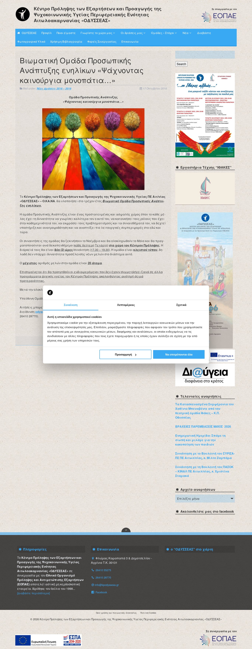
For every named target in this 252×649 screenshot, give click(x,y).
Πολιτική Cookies (148, 612)
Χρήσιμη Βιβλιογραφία (66, 41)
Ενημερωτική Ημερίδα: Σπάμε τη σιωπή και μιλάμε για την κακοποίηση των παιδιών (200, 439)
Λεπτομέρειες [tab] (126, 304)
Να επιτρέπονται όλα (178, 354)
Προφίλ (47, 33)
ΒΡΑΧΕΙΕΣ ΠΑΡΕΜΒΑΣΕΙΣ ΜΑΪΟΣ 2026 (203, 426)
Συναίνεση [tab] (70, 304)
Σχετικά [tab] (181, 304)
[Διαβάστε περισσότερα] (33, 593)
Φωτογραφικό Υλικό (31, 41)
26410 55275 (103, 570)
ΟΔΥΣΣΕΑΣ (29, 33)
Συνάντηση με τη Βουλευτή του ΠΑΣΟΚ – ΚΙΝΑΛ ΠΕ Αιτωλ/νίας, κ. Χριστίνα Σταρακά (204, 471)
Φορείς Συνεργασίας (101, 41)
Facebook (101, 592)
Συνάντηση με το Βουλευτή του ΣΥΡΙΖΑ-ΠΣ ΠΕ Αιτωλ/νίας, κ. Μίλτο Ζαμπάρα (205, 455)
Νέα (186, 33)
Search (181, 64)
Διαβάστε (204, 33)
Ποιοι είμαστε (66, 33)
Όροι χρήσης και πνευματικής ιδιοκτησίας (116, 612)
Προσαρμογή (123, 354)
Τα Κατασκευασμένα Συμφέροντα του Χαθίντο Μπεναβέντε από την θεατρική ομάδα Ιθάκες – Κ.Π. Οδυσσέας (204, 411)
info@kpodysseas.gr (107, 585)
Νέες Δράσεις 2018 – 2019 (54, 88)
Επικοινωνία (130, 41)
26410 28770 (103, 577)
